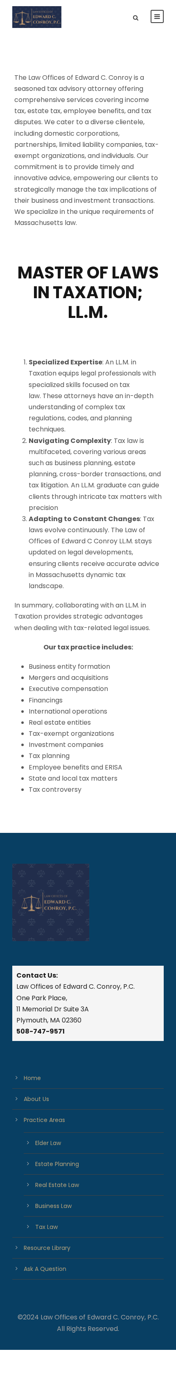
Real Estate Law (57, 1185)
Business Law (53, 1206)
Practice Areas (44, 1120)
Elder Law (48, 1143)
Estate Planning (57, 1164)
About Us (36, 1099)
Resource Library (47, 1248)
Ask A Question (45, 1269)
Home (32, 1078)
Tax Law (46, 1227)
